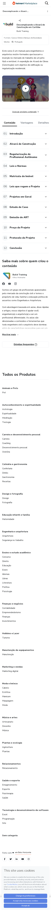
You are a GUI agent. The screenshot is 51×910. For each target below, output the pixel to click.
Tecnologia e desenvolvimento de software (25, 810)
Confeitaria (7, 468)
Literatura (7, 582)
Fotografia (7, 502)
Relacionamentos (11, 763)
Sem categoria (10, 835)
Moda (5, 705)
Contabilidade (8, 608)
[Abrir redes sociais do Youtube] (9, 284)
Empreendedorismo (11, 612)
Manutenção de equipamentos (18, 650)
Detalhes (43, 122)
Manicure (6, 696)
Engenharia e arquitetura (15, 531)
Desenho (6, 726)
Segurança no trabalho (12, 540)
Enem (5, 569)
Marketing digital (10, 671)
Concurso (6, 556)
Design (5, 498)
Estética (6, 692)
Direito (5, 561)
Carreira (5, 438)
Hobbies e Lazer (10, 633)
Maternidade (8, 519)
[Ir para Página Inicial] (25, 3)
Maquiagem (7, 700)
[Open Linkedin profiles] (17, 859)
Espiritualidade (9, 413)
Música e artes (9, 717)
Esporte (6, 789)
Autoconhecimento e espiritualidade (21, 404)
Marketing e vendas (12, 666)
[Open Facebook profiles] (5, 859)
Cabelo (5, 687)
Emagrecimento (9, 784)
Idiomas (6, 574)
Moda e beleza (10, 683)
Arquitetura (7, 535)
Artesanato (7, 721)
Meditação (7, 417)
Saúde (5, 797)
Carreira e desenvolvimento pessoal (21, 434)
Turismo (6, 637)
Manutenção (8, 654)
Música (5, 730)
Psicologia (7, 591)
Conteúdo (9, 122)
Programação (8, 818)
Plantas (6, 751)
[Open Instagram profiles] (29, 859)
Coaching (6, 443)
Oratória (6, 451)
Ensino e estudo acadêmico (16, 552)
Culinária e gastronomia (14, 464)
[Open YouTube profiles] (23, 859)
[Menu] (4, 3)
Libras (5, 578)
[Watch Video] (25, 88)
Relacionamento (10, 768)
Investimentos (9, 621)
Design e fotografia (12, 493)
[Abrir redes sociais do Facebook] (3, 284)
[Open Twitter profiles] (11, 859)
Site (4, 823)
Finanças (6, 616)
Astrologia (7, 409)
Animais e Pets (10, 388)
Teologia (6, 422)
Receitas (6, 481)
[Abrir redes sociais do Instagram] (15, 284)
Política (5, 587)
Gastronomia (8, 477)
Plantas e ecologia (12, 742)
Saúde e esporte (11, 780)
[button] (22, 134)
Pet (4, 392)
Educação (6, 565)
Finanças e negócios (12, 603)
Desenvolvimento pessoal (14, 447)
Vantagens (27, 122)
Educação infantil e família (16, 514)
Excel (4, 814)
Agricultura (7, 747)
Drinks (5, 472)
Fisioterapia (7, 793)
